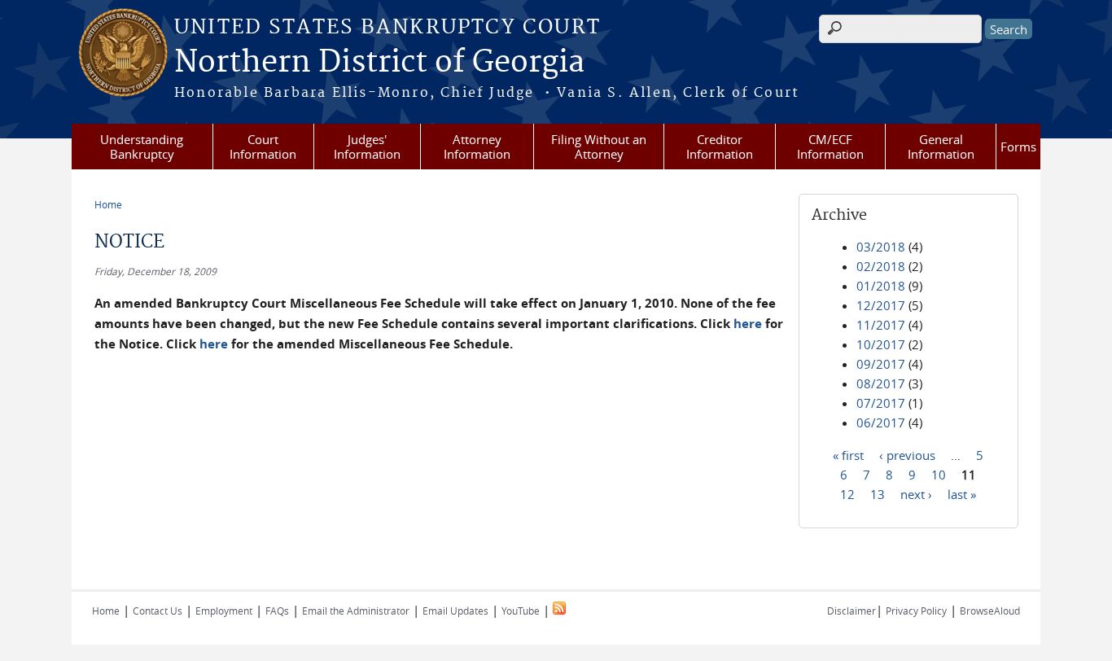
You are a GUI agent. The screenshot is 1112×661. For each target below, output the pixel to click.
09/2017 (880, 364)
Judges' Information (367, 146)
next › (916, 493)
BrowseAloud (990, 610)
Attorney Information (477, 146)
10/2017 (880, 344)
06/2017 (880, 422)
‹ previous (907, 454)
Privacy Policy (916, 610)
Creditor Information (719, 146)
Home (108, 204)
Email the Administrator (355, 610)
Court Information (263, 146)
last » (962, 493)
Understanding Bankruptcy (141, 146)
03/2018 (880, 247)
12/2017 (880, 305)
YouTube (520, 610)
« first (848, 454)
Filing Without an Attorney (598, 146)
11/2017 (880, 325)
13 (877, 493)
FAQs (277, 610)
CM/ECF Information (830, 146)
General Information (941, 146)
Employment (223, 610)
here (747, 323)
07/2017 (880, 403)
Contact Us (157, 610)
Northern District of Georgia (379, 62)
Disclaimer (851, 610)
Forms (1018, 146)
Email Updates (455, 610)
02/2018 (880, 266)
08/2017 (880, 383)
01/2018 (880, 286)
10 (938, 474)
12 (847, 493)
